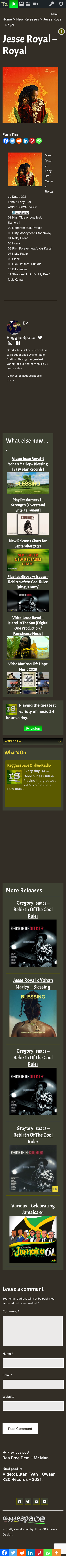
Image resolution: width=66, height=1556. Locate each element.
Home (7, 19)
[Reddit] (19, 141)
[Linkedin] (26, 141)
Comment (11, 1311)
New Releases (27, 19)
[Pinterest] (32, 141)
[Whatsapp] (39, 141)
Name (8, 1353)
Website (9, 1396)
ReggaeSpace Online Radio (29, 765)
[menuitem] (4, 4)
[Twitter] (12, 141)
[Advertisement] (30, 409)
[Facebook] (6, 141)
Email (8, 1375)
